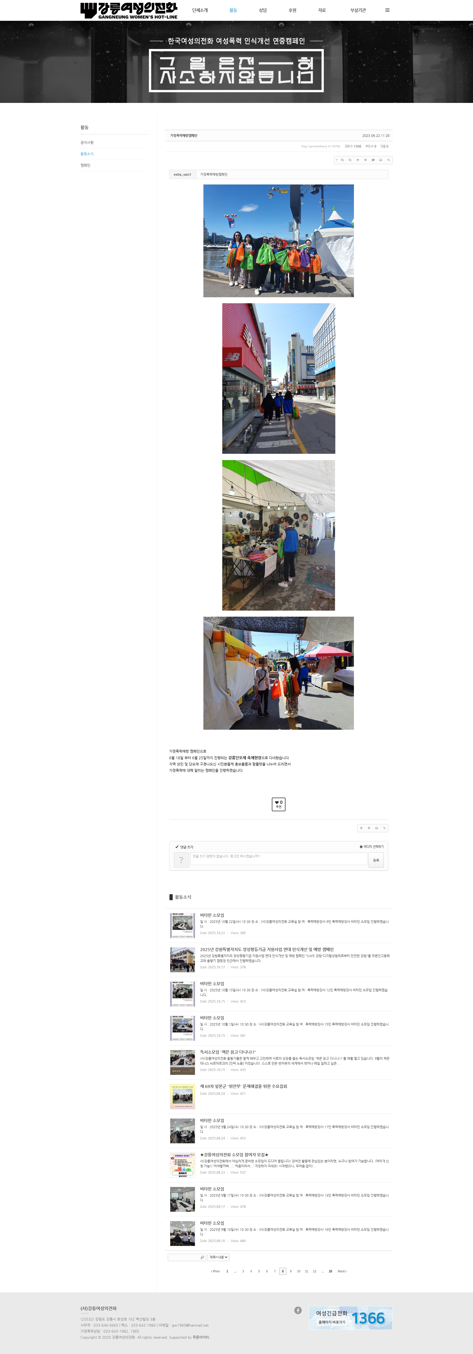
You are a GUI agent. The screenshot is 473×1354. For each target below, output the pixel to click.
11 (306, 1271)
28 (330, 1271)
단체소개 (199, 10)
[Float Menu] (387, 9)
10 (298, 1271)
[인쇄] (381, 160)
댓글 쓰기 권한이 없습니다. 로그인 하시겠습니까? (226, 856)
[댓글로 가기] (373, 160)
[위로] (358, 160)
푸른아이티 (201, 1337)
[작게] (350, 160)
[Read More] (279, 925)
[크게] (342, 160)
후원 (292, 10)
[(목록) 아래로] (365, 160)
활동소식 (183, 897)
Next (341, 1271)
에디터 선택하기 (373, 846)
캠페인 (85, 165)
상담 (263, 10)
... (235, 1271)
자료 (322, 10)
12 (314, 1271)
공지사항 (87, 142)
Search (202, 1257)
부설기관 (358, 10)
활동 (233, 10)
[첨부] (388, 160)
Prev (216, 1271)
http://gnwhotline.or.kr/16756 (320, 146)
